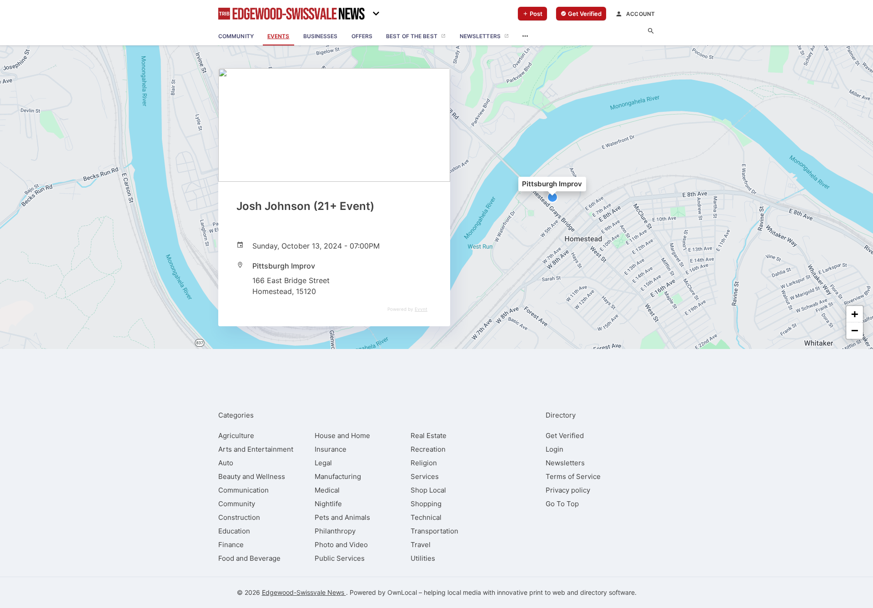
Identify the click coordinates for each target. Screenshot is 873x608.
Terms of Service (573, 476)
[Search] (651, 31)
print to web (547, 592)
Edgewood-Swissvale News (304, 592)
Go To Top (562, 503)
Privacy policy (568, 490)
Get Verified (565, 435)
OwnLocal (402, 592)
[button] (552, 197)
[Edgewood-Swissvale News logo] (291, 14)
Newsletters (565, 462)
